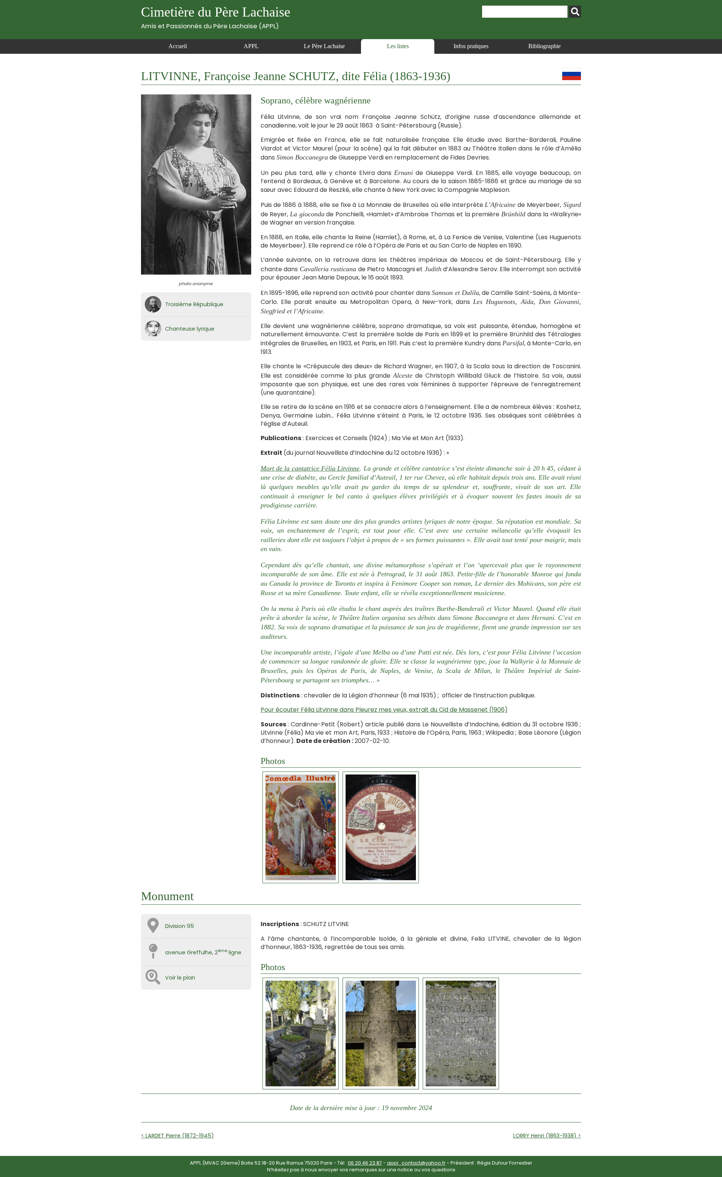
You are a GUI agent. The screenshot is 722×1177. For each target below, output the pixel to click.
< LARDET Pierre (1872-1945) (177, 1135)
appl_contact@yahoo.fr (416, 1163)
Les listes (398, 46)
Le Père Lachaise (324, 46)
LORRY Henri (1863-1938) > (547, 1135)
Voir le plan (180, 977)
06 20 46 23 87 (365, 1163)
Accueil (177, 46)
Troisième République (194, 304)
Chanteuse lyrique (189, 329)
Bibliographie (544, 46)
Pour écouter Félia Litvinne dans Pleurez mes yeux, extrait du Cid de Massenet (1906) (384, 709)
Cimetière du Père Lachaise (215, 17)
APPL (251, 46)
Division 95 (179, 926)
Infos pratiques (471, 46)
